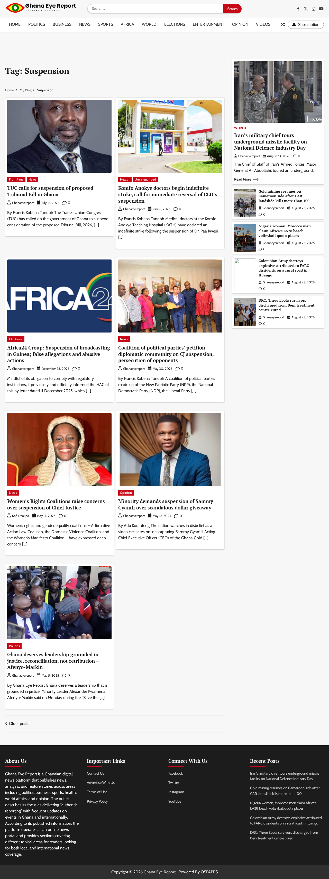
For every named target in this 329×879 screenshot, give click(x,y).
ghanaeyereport (23, 203)
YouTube (174, 801)
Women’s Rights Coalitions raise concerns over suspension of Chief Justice (56, 504)
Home (15, 24)
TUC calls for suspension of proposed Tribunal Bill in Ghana (50, 191)
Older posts (19, 723)
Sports (105, 24)
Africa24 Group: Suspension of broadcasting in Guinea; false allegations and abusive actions (58, 353)
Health (125, 179)
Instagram (176, 792)
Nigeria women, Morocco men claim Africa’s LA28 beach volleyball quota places (285, 230)
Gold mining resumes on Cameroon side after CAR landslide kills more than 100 (284, 196)
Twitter (173, 782)
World (149, 24)
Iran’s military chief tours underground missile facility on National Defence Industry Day (270, 141)
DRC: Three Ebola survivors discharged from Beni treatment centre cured (287, 305)
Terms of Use (97, 792)
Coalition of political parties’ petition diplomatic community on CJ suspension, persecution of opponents (166, 353)
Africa (127, 24)
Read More (242, 179)
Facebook (175, 773)
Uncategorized (145, 179)
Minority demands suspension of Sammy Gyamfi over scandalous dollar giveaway (165, 504)
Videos (263, 24)
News (84, 24)
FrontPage (16, 179)
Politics (36, 24)
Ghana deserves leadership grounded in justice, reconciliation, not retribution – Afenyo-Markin (53, 660)
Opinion (240, 24)
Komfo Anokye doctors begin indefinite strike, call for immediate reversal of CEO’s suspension (167, 194)
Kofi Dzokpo (20, 516)
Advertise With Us (101, 782)
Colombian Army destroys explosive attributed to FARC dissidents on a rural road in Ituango (284, 267)
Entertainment (208, 24)
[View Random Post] (283, 25)
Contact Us (95, 773)
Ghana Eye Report (160, 871)
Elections (174, 24)
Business (62, 24)
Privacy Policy (97, 801)
